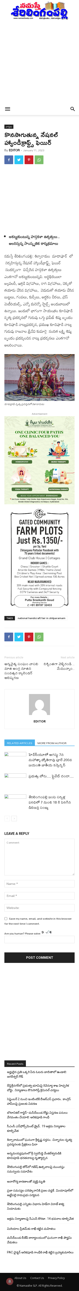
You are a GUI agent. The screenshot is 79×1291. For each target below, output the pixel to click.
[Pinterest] (29, 159)
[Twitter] (18, 159)
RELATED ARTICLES (19, 743)
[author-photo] (39, 715)
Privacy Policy (56, 1278)
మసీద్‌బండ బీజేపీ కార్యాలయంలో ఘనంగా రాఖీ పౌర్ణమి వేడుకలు (39, 1240)
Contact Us (37, 1278)
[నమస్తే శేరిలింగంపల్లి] (39, 10)
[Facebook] (8, 159)
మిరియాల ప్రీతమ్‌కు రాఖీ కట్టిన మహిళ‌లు (31, 1228)
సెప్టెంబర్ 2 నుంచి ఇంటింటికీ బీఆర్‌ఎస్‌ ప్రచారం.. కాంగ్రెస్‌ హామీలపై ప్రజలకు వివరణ (39, 1101)
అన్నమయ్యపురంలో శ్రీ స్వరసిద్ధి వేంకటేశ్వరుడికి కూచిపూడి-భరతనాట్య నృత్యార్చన (34, 1156)
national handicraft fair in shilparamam (41, 618)
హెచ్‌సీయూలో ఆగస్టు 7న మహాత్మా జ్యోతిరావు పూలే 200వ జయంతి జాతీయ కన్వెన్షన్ (50, 760)
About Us (20, 1278)
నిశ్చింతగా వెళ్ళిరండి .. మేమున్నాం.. (59, 666)
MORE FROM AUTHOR (52, 743)
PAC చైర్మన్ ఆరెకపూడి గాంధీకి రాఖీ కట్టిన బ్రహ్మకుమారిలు (40, 1252)
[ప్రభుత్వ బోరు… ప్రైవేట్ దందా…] (15, 780)
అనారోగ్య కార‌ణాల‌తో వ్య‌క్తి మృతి (26, 1181)
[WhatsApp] (39, 159)
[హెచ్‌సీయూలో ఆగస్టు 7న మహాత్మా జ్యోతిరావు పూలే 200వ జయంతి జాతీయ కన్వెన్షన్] (15, 759)
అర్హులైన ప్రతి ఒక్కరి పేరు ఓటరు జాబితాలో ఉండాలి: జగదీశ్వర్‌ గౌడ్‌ (37, 1074)
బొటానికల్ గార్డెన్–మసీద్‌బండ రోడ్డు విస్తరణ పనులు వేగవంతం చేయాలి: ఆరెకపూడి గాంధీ (37, 1115)
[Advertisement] (39, 61)
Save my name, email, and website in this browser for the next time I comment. (38, 921)
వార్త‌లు (9, 127)
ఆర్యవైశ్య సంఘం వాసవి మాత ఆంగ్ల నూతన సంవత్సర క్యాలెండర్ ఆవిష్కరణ (21, 670)
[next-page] (14, 818)
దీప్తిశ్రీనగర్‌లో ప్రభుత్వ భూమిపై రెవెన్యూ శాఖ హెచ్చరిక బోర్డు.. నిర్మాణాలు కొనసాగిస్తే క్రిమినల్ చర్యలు (38, 1088)
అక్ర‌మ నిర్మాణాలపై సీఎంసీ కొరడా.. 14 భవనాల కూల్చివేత (40, 1218)
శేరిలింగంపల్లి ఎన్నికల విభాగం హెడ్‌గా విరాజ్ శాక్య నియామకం (35, 1206)
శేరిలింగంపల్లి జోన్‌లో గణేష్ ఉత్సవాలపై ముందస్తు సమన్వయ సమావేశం (36, 1169)
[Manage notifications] (9, 1281)
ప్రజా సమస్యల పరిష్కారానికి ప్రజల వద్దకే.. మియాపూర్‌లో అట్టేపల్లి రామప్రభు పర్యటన (40, 1193)
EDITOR (14, 150)
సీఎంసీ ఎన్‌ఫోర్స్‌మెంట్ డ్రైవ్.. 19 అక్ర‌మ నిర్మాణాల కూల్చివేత (36, 1128)
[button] (7, 109)
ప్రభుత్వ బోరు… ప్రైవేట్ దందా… (51, 775)
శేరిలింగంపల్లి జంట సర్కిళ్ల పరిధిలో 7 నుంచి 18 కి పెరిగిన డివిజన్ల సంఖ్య (50, 802)
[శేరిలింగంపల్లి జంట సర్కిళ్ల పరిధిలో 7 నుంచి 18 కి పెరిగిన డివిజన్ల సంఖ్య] (15, 801)
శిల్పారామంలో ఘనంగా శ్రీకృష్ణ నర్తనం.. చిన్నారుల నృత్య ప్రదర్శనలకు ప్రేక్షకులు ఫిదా (39, 1142)
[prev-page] (7, 818)
